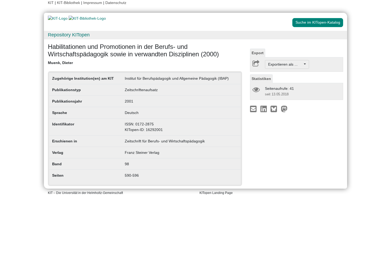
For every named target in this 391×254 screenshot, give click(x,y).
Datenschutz (115, 3)
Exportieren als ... (285, 64)
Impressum (92, 3)
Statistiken (261, 79)
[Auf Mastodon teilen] (284, 109)
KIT (51, 3)
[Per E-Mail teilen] (254, 109)
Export (258, 53)
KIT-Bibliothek (69, 3)
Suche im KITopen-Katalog (318, 22)
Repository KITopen (69, 34)
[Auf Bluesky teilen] (275, 109)
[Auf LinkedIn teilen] (264, 109)
